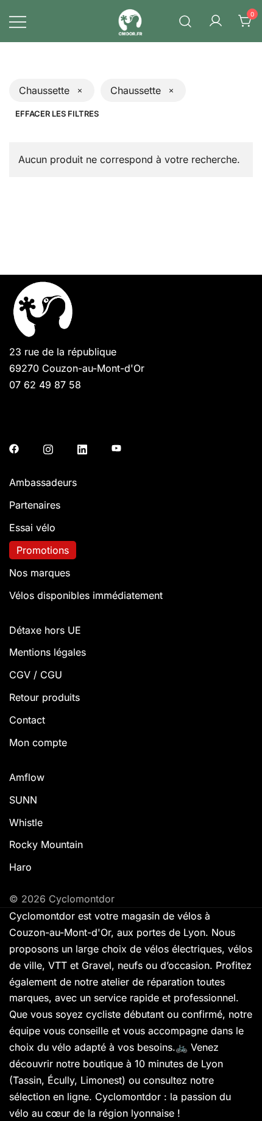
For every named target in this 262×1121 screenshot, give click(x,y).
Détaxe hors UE (45, 630)
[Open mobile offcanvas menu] (17, 21)
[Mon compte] (215, 21)
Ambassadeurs (43, 482)
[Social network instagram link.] (48, 447)
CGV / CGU (35, 675)
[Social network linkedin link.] (82, 447)
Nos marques (39, 573)
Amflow (26, 777)
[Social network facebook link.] (14, 447)
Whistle (26, 822)
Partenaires (34, 505)
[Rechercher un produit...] (185, 21)
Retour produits (44, 697)
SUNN (23, 800)
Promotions (42, 550)
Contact (27, 720)
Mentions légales (47, 652)
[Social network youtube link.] (116, 447)
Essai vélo (32, 527)
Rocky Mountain (46, 844)
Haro (20, 867)
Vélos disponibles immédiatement (86, 595)
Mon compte (38, 742)
